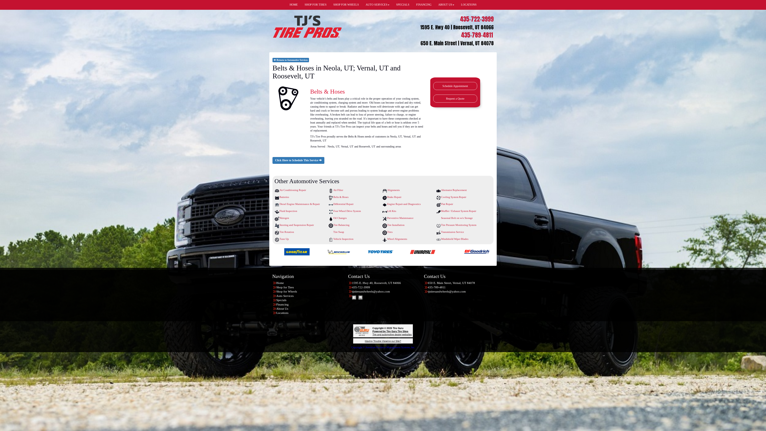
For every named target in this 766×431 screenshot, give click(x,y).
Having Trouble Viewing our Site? (383, 341)
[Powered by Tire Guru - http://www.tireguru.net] (361, 331)
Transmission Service (452, 231)
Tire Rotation (286, 231)
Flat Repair (447, 204)
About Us (282, 308)
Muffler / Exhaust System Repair (458, 211)
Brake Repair (394, 197)
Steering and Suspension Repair (296, 224)
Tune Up (284, 238)
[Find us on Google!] (360, 297)
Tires (390, 231)
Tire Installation (396, 224)
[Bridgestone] (394, 251)
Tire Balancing (341, 224)
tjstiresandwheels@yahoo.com (371, 291)
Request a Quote (455, 98)
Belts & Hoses (340, 197)
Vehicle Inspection (343, 238)
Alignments (393, 190)
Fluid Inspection (288, 211)
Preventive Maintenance (400, 217)
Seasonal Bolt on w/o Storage (457, 217)
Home (280, 283)
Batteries (284, 197)
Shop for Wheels (286, 291)
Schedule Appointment (455, 86)
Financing (282, 304)
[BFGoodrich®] (352, 251)
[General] (478, 251)
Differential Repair (343, 204)
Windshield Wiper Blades (454, 238)
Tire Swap (338, 231)
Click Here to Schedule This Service (297, 160)
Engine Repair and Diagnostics (404, 204)
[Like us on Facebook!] (354, 297)
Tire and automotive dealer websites (392, 332)
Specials (281, 300)
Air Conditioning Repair (292, 190)
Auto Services (285, 296)
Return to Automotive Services (292, 60)
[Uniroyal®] (298, 251)
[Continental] (436, 251)
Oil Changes (340, 217)
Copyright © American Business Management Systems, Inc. (383, 347)
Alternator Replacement (454, 190)
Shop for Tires (285, 287)
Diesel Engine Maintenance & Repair (299, 204)
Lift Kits (391, 211)
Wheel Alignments (397, 238)
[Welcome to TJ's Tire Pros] (307, 26)
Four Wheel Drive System (347, 211)
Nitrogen (284, 217)
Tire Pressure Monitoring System (458, 224)
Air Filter (338, 190)
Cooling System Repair (453, 197)
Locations (282, 312)
